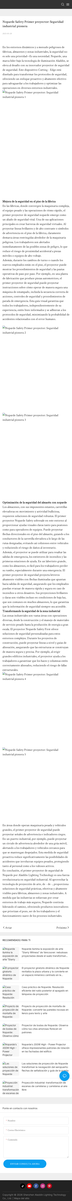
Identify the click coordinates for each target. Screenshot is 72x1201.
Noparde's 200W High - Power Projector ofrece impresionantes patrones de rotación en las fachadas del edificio (45, 1048)
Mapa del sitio (21, 1198)
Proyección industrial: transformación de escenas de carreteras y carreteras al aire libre (44, 1086)
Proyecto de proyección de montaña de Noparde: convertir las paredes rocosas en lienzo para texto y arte (45, 1010)
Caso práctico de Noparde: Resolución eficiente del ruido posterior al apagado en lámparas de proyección (45, 990)
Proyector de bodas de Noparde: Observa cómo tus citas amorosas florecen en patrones (45, 1029)
